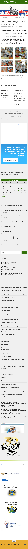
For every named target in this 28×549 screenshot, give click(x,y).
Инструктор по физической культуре (13, 391)
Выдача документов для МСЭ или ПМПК (14, 287)
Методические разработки (9, 307)
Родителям (4, 344)
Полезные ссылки (6, 356)
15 (21, 188)
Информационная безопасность (11, 353)
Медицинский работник (8, 384)
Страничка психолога (8, 304)
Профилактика (5, 310)
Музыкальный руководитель (10, 387)
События (21, 17)
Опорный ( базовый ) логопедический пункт (13, 315)
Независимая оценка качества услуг (12, 359)
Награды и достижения (8, 337)
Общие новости (13, 17)
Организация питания (8, 297)
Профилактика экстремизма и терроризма (10, 348)
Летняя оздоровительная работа (11, 326)
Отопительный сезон (7, 363)
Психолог (4, 381)
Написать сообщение (11, 160)
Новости (4, 17)
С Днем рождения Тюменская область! (14, 210)
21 (18, 190)
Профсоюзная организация (9, 319)
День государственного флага (12, 205)
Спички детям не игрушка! (11, 215)
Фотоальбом (5, 341)
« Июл (3, 196)
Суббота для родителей (8, 322)
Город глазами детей (9, 226)
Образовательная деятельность (11, 290)
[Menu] (26, 2)
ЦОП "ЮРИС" (23, 544)
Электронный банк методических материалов (11, 395)
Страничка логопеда (7, 300)
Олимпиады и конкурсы (9, 334)
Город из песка (7, 231)
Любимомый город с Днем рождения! (14, 221)
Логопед (3, 377)
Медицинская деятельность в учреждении (10, 330)
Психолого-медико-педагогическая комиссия (12, 367)
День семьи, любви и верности (12, 244)
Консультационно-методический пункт (13, 294)
